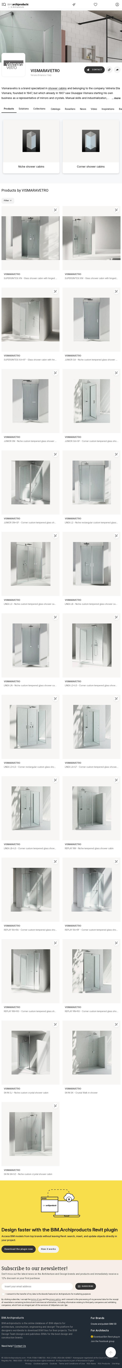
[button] (3, 4)
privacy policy (55, 1299)
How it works (48, 1249)
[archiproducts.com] (18, 4)
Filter (7, 201)
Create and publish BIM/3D (103, 1324)
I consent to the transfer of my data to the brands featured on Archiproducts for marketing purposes (48, 1294)
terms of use (36, 1299)
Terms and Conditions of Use (72, 1363)
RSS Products (104, 1363)
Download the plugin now (18, 1249)
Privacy (28, 1363)
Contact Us (20, 1346)
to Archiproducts (17, 7)
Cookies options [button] (40, 1364)
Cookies (53, 1363)
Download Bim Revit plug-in (106, 1337)
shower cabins (57, 88)
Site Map (116, 1363)
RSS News (91, 1363)
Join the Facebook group (103, 1341)
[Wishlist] (96, 4)
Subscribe (87, 1286)
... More (116, 98)
